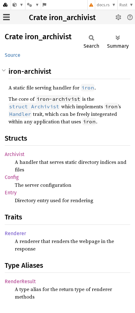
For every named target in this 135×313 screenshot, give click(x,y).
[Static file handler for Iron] (18, 5)
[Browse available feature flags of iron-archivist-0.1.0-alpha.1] (44, 5)
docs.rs (103, 5)
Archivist (14, 154)
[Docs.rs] (5, 5)
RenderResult (20, 281)
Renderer (15, 233)
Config (12, 177)
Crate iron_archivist (62, 17)
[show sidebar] (6, 17)
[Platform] (32, 5)
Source (12, 55)
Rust (123, 5)
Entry (11, 193)
